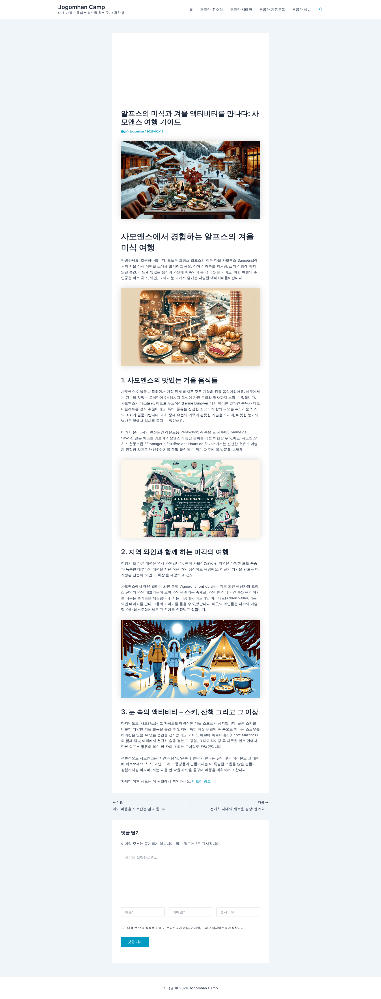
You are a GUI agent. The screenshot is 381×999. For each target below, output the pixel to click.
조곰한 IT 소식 (211, 9)
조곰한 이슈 (301, 9)
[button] (321, 9)
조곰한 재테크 (241, 9)
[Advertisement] (190, 75)
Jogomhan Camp (81, 7)
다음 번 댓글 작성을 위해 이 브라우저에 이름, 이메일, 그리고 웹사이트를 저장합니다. (186, 928)
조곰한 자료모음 (272, 9)
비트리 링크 (201, 781)
